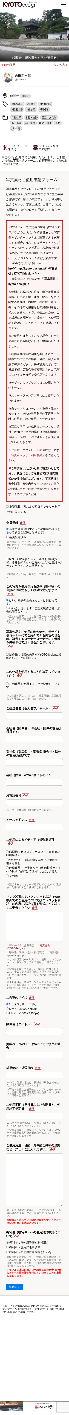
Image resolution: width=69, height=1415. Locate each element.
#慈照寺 (31, 104)
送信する (14, 1286)
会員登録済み (17, 537)
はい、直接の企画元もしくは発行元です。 (31, 602)
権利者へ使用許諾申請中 (24, 1247)
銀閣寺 (25, 96)
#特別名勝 (17, 109)
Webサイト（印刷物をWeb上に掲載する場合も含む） (33, 861)
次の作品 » (60, 64)
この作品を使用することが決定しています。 (33, 685)
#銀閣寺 (43, 109)
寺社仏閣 (16, 117)
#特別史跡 (45, 104)
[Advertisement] (34, 1357)
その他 (13, 875)
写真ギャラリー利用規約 (26, 455)
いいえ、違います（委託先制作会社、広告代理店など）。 (33, 610)
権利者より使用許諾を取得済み (28, 1242)
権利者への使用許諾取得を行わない (31, 1252)
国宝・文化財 (49, 117)
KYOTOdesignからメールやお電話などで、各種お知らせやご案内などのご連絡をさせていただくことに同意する (34, 562)
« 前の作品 (8, 64)
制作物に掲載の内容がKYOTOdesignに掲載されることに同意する (34, 656)
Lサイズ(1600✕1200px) (23, 1013)
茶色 (57, 122)
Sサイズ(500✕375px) (22, 1004)
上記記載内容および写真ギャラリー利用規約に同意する (33, 509)
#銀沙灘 (31, 109)
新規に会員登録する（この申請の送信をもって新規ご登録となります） (33, 531)
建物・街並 (45, 122)
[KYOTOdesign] (20, 5)
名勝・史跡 (31, 117)
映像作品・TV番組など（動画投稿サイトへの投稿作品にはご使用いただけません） (33, 869)
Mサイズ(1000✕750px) (23, 1008)
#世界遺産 (17, 104)
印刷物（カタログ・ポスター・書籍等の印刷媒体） (33, 853)
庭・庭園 (16, 122)
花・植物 (30, 122)
